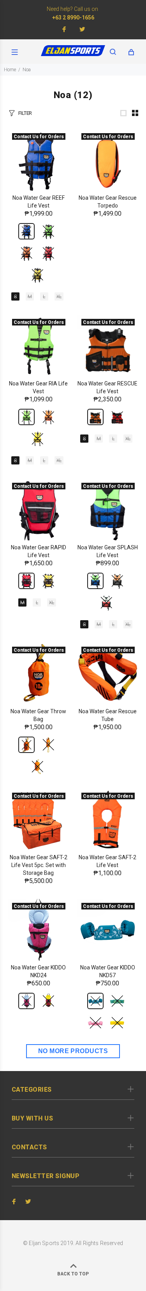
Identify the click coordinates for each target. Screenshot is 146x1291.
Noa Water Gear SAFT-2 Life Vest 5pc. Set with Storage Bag (38, 865)
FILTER (25, 113)
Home (10, 69)
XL (59, 296)
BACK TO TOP (73, 1274)
